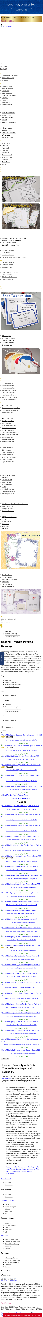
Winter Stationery (7, 506)
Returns (7, 1209)
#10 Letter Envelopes (8, 338)
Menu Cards (6, 143)
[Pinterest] (12, 1280)
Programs (5, 150)
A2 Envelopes (6, 336)
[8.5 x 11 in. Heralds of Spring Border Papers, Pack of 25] (21, 846)
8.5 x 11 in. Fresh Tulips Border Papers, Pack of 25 (21, 959)
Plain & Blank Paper (8, 78)
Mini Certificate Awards (9, 243)
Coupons (7, 1248)
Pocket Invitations (7, 455)
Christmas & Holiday (8, 475)
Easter (4, 487)
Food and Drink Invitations (10, 432)
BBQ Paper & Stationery (9, 517)
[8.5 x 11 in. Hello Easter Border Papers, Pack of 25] (20, 973)
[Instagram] (15, 1280)
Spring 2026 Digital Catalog (12, 1241)
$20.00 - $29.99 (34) (10, 695)
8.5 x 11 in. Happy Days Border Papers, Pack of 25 (21, 809)
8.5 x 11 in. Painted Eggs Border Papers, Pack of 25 (21, 968)
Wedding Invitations (8, 421)
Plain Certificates (7, 584)
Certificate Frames (8, 265)
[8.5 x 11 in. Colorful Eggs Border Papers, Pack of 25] (20, 765)
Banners (4, 120)
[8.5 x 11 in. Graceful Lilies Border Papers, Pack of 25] (21, 902)
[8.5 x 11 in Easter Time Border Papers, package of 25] (21, 875)
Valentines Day (6, 482)
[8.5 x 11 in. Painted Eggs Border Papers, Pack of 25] (20, 965)
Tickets (4, 164)
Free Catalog (8, 1183)
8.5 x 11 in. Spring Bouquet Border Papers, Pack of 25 (21, 740)
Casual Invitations (7, 448)
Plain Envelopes (7, 575)
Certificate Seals (7, 267)
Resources (5, 1235)
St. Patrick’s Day (7, 484)
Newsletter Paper (7, 88)
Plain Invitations (7, 577)
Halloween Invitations (9, 388)
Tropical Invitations (8, 439)
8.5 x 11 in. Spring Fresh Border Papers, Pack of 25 (21, 896)
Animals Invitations (8, 442)
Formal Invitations (7, 418)
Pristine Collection (7, 279)
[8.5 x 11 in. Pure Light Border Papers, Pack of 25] (19, 910)
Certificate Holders (8, 250)
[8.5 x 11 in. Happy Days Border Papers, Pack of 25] (20, 806)
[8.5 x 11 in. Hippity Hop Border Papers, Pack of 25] (20, 836)
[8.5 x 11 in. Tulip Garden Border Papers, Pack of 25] (20, 1013)
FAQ (6, 1213)
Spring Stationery (7, 508)
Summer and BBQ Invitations (11, 408)
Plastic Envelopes (7, 117)
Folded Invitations (7, 459)
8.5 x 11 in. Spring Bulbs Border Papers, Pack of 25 (21, 940)
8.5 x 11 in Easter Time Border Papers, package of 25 (21, 879)
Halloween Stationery (9, 491)
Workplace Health (7, 137)
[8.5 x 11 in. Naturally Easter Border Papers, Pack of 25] (21, 826)
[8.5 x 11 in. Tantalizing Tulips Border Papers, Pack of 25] (21, 983)
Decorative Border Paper (10, 75)
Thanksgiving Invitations (9, 390)
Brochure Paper (7, 86)
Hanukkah (5, 477)
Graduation (5, 524)
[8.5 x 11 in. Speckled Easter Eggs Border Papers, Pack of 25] (21, 1040)
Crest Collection (7, 275)
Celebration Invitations (9, 428)
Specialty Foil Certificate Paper (11, 240)
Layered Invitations (8, 462)
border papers (7, 1078)
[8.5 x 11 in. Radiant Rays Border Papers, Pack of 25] (20, 1030)
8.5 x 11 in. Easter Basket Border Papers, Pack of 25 (21, 931)
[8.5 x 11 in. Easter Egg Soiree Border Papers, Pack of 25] (21, 994)
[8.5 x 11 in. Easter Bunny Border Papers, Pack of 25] (20, 866)
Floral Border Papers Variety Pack (21, 798)
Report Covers (6, 115)
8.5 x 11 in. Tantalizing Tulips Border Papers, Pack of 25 (21, 988)
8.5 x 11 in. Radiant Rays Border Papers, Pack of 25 (21, 1034)
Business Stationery (11, 633)
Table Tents (6, 162)
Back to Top (5, 1058)
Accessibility (14, 1313)
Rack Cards (5, 153)
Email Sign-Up (6, 1303)
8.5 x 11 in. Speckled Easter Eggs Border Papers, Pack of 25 (21, 1044)
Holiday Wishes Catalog (12, 1244)
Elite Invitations (6, 450)
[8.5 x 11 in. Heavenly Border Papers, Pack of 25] (19, 919)
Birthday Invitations (8, 430)
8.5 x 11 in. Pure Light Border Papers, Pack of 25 (21, 914)
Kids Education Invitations (10, 435)
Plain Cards (5, 582)
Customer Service (7, 1201)
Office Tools (6, 135)
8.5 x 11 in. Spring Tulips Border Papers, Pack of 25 (21, 1025)
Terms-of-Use (25, 1313)
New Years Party (7, 480)
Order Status (8, 1185)
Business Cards (7, 93)
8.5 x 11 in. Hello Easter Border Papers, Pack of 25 (21, 977)
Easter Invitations (7, 383)
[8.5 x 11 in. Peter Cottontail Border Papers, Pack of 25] (21, 776)
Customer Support (10, 1207)
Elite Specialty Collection (9, 277)
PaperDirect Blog (7, 21)
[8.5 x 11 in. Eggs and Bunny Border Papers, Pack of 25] (21, 815)
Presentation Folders (8, 113)
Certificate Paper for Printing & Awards (14, 238)
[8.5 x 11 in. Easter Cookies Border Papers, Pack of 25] (21, 1004)
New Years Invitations (9, 395)
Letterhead (5, 91)
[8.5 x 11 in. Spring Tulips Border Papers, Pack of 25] (20, 1021)
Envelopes (5, 80)
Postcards (5, 100)
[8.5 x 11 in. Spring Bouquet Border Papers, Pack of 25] (21, 735)
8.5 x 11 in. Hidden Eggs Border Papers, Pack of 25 (21, 950)
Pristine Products (7, 105)
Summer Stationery (8, 511)
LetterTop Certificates (9, 95)
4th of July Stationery (8, 489)
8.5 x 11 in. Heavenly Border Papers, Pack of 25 (21, 922)
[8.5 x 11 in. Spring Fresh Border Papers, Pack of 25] (20, 893)
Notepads (5, 98)
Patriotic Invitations (8, 386)
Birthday (4, 519)
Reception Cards (7, 155)
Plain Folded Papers (8, 586)
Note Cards (5, 146)
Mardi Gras (5, 526)
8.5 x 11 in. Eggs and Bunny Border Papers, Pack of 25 (21, 820)
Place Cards (5, 148)
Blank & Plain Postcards (9, 579)
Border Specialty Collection (10, 272)
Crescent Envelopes (8, 340)
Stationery (8, 631)
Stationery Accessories (9, 122)
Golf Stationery (7, 521)
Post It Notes (6, 102)
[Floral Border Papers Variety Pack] (14, 795)
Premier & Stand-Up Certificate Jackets (14, 257)
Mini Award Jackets (8, 255)
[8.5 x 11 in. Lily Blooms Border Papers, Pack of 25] (20, 756)
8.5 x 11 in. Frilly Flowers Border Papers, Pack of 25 (21, 1053)
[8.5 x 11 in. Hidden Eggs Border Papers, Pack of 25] (20, 945)
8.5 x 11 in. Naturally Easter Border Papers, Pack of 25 (21, 831)
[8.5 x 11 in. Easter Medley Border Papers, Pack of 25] (21, 856)
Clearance (8, 1246)
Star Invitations (6, 423)
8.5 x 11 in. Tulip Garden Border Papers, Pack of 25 (21, 1016)
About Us (4, 1313)
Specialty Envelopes (8, 343)
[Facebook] (9, 1280)
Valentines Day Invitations (10, 397)
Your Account (6, 1179)
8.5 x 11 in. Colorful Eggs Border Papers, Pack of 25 (21, 770)
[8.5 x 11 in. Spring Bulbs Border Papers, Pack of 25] (20, 937)
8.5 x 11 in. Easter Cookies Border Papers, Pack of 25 (21, 1007)
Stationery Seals (7, 130)
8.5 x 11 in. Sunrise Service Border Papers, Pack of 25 (21, 789)
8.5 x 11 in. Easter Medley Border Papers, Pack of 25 (21, 861)
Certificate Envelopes (8, 262)
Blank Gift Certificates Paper (11, 245)
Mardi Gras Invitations (9, 399)
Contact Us (8, 1204)
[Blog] (5, 1280)
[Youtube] (2, 1280)
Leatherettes (6, 253)
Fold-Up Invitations (8, 452)
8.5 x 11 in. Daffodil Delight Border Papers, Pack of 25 (21, 751)
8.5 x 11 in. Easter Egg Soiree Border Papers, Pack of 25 (21, 998)
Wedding (5, 528)
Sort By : (4, 731)
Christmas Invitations (8, 392)
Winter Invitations (7, 412)
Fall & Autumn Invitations (10, 410)
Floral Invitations (7, 405)
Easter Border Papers (11, 637)
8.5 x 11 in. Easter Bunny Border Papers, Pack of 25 (21, 870)
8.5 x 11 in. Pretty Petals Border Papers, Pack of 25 (21, 887)
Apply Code (21, 9)
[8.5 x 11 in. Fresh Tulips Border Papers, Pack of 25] (20, 956)
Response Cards (7, 157)
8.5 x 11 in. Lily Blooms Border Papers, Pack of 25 (21, 759)
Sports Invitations (7, 437)
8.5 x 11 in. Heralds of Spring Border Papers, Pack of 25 (21, 850)
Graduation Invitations (9, 425)
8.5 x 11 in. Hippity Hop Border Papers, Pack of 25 (21, 840)
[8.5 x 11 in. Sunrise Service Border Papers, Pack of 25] (21, 786)
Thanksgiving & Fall (8, 494)
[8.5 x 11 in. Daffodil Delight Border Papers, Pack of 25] (21, 745)
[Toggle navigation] (1, 63)
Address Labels (7, 128)
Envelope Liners (7, 345)
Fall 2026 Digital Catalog (11, 1239)
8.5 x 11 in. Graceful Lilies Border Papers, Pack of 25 (21, 905)
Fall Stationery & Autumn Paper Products (15, 504)
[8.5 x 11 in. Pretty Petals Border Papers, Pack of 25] (20, 884)
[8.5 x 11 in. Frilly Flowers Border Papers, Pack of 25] (20, 1050)
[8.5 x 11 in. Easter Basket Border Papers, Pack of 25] (21, 928)
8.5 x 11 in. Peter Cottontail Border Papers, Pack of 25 (21, 781)
